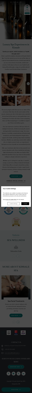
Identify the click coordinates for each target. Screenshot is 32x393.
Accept (25, 203)
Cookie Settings (13, 203)
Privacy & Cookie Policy (11, 199)
